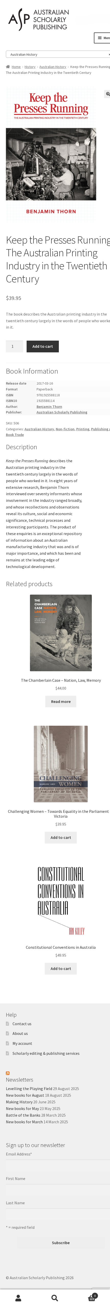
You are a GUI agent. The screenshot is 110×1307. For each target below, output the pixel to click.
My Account (18, 1298)
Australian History (52, 66)
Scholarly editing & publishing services (46, 1053)
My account (22, 1043)
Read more (61, 701)
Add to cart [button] (61, 837)
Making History (19, 1101)
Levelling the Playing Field (29, 1088)
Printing (82, 429)
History (30, 66)
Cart (84, 1294)
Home (16, 66)
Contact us (22, 1023)
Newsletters (19, 1079)
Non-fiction (65, 429)
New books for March (24, 1121)
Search (55, 1298)
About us (20, 1033)
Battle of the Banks (23, 1115)
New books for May (22, 1108)
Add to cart (42, 346)
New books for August (25, 1095)
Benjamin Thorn (49, 406)
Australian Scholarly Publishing (62, 412)
